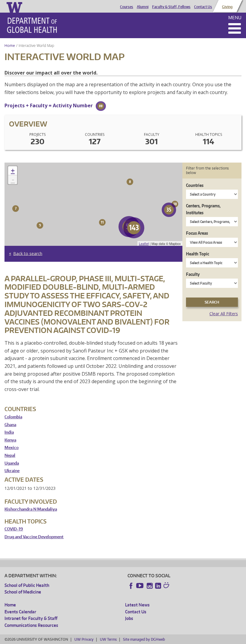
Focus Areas (197, 233)
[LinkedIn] (158, 585)
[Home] (32, 25)
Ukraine (12, 471)
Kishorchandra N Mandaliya (30, 509)
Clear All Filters (223, 313)
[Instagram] (149, 585)
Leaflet (144, 243)
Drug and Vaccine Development (34, 537)
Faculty (193, 274)
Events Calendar (20, 611)
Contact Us (203, 7)
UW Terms (108, 639)
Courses (126, 7)
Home (9, 45)
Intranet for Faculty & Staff (30, 618)
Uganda (11, 463)
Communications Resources (31, 625)
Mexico (11, 447)
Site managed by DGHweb (144, 639)
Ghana (10, 425)
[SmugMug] (167, 586)
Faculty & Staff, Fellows (171, 7)
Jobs (129, 618)
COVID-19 (13, 529)
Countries (194, 185)
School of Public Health (26, 585)
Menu (235, 17)
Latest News (137, 604)
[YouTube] (140, 585)
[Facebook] (131, 585)
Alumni (142, 7)
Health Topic (197, 253)
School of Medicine (22, 591)
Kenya (10, 440)
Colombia (13, 417)
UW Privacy (84, 639)
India (9, 432)
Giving (227, 7)
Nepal (9, 455)
